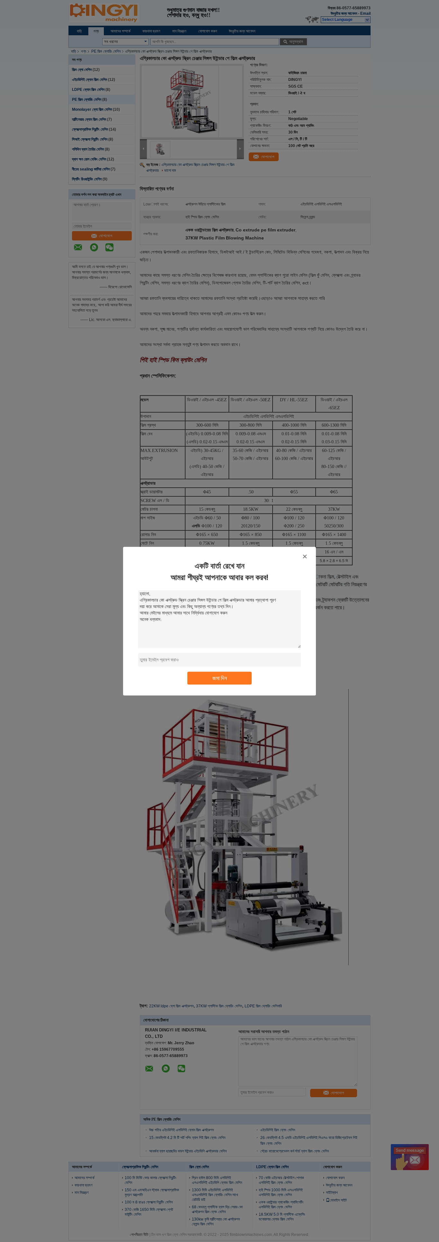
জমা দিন (219, 677)
